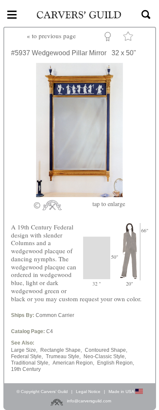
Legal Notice (88, 391)
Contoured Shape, (106, 350)
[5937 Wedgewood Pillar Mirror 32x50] (79, 194)
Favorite (129, 38)
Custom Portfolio (109, 37)
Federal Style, (27, 356)
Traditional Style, (30, 363)
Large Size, (24, 350)
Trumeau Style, (63, 356)
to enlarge (108, 204)
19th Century (26, 369)
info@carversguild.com (89, 401)
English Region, (115, 363)
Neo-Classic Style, (105, 356)
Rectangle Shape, (61, 350)
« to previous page (51, 35)
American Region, (73, 363)
